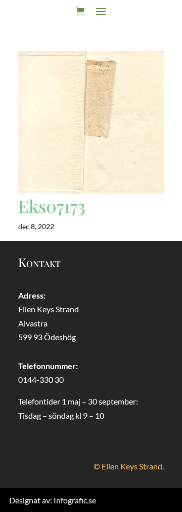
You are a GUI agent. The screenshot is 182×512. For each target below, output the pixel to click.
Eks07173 (51, 205)
